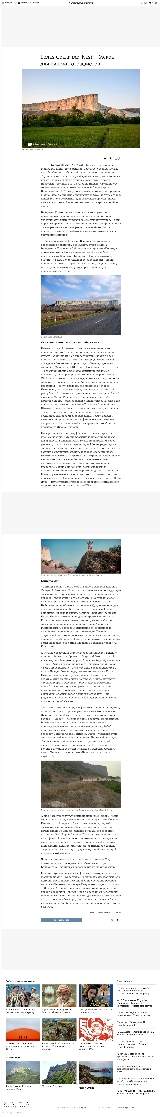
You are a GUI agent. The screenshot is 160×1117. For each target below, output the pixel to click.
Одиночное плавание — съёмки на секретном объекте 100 (93, 1046)
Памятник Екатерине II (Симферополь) (131, 1023)
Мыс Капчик (86, 1087)
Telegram (82, 1107)
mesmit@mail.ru (126, 1107)
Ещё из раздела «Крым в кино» (20, 981)
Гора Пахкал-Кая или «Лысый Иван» (19, 1087)
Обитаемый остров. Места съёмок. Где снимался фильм (58, 1046)
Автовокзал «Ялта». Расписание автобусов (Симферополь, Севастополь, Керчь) (136, 1081)
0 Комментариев (61, 920)
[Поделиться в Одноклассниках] (141, 3)
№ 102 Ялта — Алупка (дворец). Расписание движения (135, 1033)
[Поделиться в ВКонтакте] (145, 3)
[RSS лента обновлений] (156, 3)
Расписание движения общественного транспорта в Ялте (134, 1069)
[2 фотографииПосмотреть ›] (81, 147)
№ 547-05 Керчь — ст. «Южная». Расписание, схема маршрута (136, 1092)
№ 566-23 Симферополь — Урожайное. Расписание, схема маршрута (135, 1056)
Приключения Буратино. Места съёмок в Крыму (57, 1011)
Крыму (90, 164)
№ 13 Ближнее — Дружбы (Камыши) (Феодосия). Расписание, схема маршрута (134, 1003)
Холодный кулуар (52, 1086)
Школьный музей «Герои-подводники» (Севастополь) (133, 1014)
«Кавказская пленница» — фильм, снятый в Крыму (22, 1011)
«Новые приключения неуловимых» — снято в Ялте (20, 1046)
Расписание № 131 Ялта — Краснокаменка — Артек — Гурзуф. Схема (133, 1044)
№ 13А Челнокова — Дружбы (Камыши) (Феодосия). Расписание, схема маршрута (134, 991)
